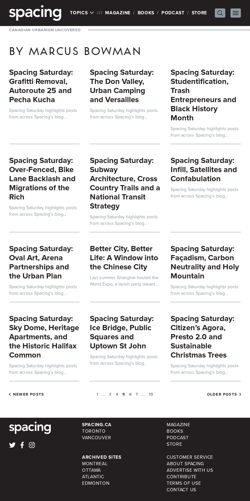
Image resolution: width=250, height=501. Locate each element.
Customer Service (190, 457)
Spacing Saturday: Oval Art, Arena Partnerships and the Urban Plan (41, 262)
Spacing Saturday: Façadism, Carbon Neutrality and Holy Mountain (205, 262)
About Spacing (185, 463)
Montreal (95, 463)
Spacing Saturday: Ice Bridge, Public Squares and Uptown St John (122, 332)
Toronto (94, 431)
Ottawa (91, 470)
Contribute (182, 476)
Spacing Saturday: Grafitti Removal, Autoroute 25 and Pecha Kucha (41, 85)
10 (151, 394)
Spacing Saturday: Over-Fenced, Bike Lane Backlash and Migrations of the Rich (42, 179)
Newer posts (28, 394)
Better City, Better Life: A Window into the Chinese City (124, 258)
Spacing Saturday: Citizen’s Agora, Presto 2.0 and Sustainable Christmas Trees (202, 337)
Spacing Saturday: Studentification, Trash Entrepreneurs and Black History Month (203, 95)
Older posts (222, 394)
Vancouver (96, 437)
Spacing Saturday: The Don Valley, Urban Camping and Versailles (122, 85)
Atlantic (93, 476)
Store (199, 12)
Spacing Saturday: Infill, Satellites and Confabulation (204, 169)
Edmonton (96, 483)
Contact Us (181, 489)
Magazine (118, 12)
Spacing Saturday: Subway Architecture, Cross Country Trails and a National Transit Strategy (125, 183)
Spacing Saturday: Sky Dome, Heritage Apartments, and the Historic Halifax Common (44, 337)
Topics (79, 13)
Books (146, 12)
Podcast (173, 12)
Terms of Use (184, 483)
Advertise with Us (190, 470)
